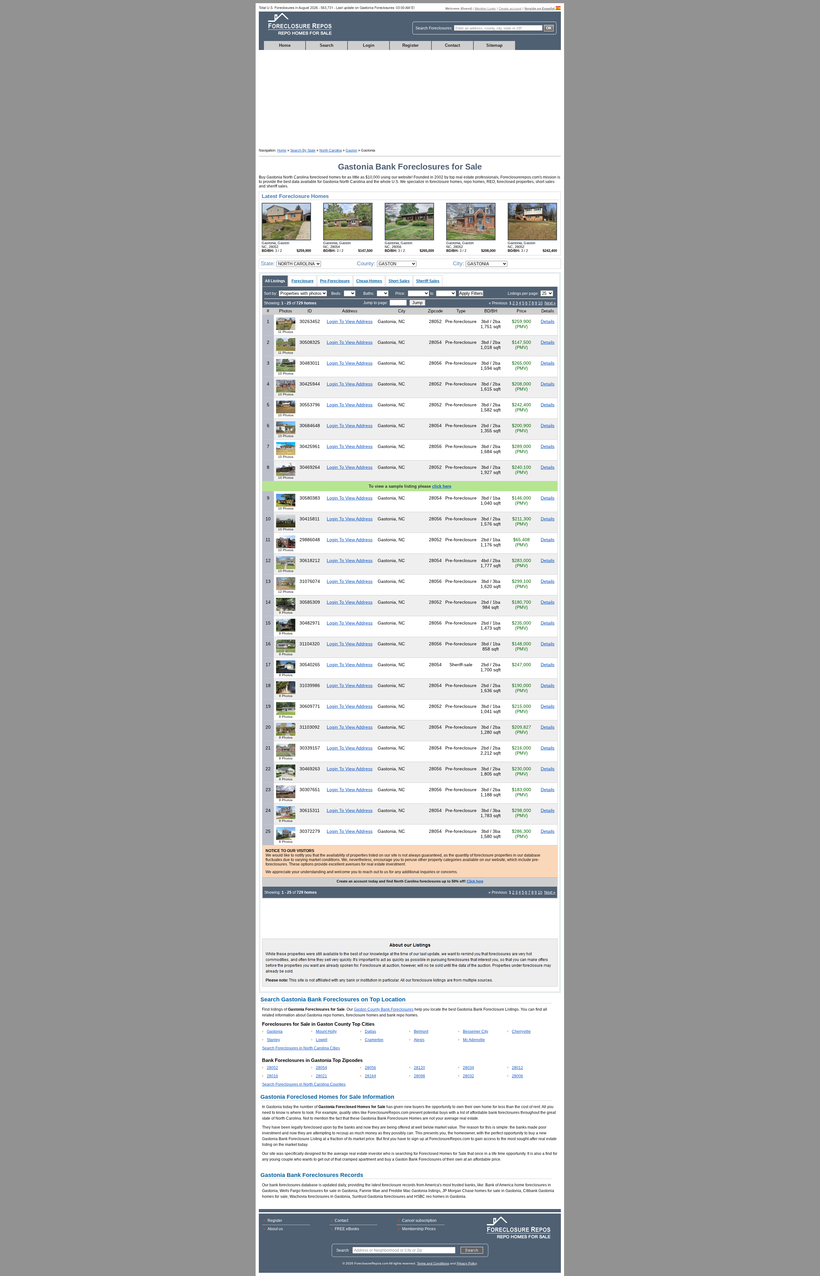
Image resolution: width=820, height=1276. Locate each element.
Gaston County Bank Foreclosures (384, 1009)
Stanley (273, 1040)
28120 (419, 1067)
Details (547, 321)
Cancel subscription (419, 1220)
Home (285, 45)
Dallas (370, 1031)
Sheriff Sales (427, 281)
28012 (517, 1067)
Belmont (421, 1031)
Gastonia (275, 1031)
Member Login (485, 8)
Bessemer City (475, 1031)
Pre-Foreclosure (335, 281)
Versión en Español (540, 8)
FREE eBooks (347, 1229)
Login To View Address (350, 321)
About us (275, 1229)
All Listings (275, 281)
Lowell (321, 1040)
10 (540, 303)
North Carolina (330, 150)
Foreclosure (302, 281)
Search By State (303, 150)
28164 (370, 1076)
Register (410, 45)
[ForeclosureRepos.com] (296, 37)
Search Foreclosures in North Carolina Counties (304, 1084)
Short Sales (399, 281)
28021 (321, 1076)
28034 (468, 1067)
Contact (452, 45)
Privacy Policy (467, 1263)
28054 (321, 1067)
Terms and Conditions (433, 1263)
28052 (272, 1067)
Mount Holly (326, 1031)
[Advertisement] (410, 98)
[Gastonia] (286, 239)
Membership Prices (419, 1229)
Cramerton (374, 1040)
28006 (517, 1076)
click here (441, 486)
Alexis (419, 1040)
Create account (510, 8)
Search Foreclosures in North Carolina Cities (301, 1048)
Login (368, 45)
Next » (550, 303)
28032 (468, 1076)
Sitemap (494, 45)
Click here (475, 881)
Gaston (351, 150)
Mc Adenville (474, 1040)
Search (326, 45)
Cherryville (521, 1031)
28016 (272, 1076)
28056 (370, 1067)
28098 (419, 1076)
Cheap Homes (369, 281)
